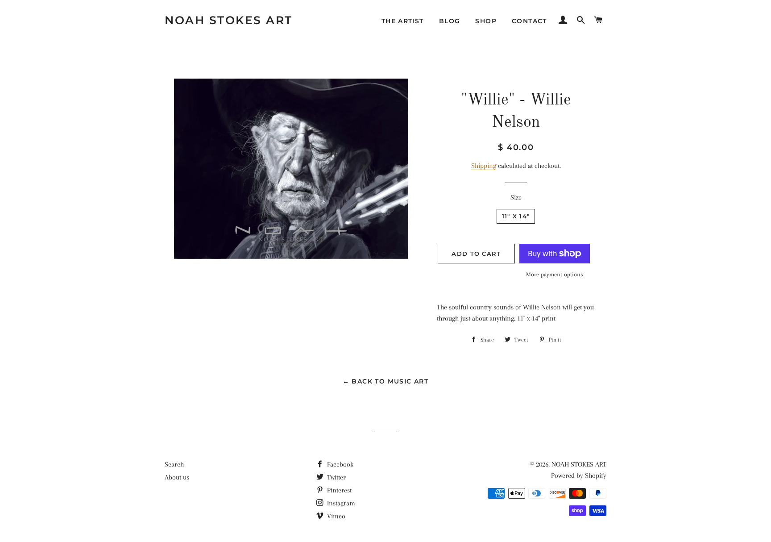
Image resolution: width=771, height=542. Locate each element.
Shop (486, 21)
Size (516, 197)
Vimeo (335, 516)
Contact (529, 21)
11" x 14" (516, 216)
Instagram (340, 503)
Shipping (483, 166)
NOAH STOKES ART (229, 20)
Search (174, 464)
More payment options (554, 274)
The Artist (402, 21)
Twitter (335, 477)
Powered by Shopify (578, 475)
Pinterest (338, 490)
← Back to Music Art (386, 381)
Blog (449, 21)
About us (177, 477)
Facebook (339, 464)
